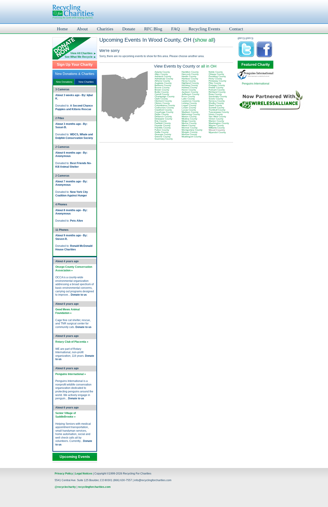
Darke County (162, 114)
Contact (236, 28)
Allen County (161, 74)
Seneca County (217, 101)
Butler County (162, 92)
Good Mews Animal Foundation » (67, 311)
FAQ (175, 28)
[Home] (72, 11)
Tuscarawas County (219, 112)
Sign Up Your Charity (75, 64)
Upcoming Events (75, 457)
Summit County (216, 107)
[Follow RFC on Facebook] (264, 57)
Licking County (189, 103)
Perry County (215, 78)
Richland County (217, 92)
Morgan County (189, 132)
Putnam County (217, 90)
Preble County (216, 87)
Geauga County (163, 134)
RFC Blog (153, 28)
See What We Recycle (79, 56)
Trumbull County (217, 110)
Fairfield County (163, 123)
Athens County (162, 81)
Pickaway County (217, 81)
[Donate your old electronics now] (74, 44)
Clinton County (162, 103)
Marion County (189, 116)
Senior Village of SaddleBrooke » (65, 415)
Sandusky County (218, 96)
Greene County (162, 136)
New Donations (64, 81)
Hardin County (189, 76)
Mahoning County (191, 114)
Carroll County (162, 94)
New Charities (86, 81)
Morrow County (189, 134)
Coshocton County (164, 107)
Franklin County (163, 127)
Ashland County (163, 76)
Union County (216, 114)
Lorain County (189, 107)
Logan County (189, 105)
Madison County (190, 112)
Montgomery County (192, 130)
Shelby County (216, 103)
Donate (128, 28)
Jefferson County (190, 94)
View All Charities (81, 53)
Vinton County (216, 118)
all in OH (208, 66)
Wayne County (216, 125)
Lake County (188, 98)
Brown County (162, 90)
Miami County (188, 125)
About (82, 28)
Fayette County (162, 125)
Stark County (215, 105)
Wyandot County (217, 132)
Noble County (216, 72)
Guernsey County (164, 139)
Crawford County (163, 110)
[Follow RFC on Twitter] (246, 57)
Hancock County (190, 74)
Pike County (215, 83)
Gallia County (161, 132)
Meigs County (189, 121)
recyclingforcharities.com (94, 486)
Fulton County (162, 130)
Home (62, 28)
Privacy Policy (64, 473)
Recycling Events (204, 28)
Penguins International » (70, 374)
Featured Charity (255, 64)
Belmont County (163, 85)
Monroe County (189, 127)
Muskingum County (191, 136)
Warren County (216, 121)
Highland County (190, 83)
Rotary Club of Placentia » (71, 341)
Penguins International (255, 83)
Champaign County (164, 96)
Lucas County (189, 110)
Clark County (161, 98)
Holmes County (189, 87)
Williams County (217, 127)
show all (204, 40)
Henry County (189, 81)
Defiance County (163, 116)
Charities (105, 28)
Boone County (162, 87)
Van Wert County (217, 116)
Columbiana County (165, 105)
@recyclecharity (65, 486)
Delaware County (163, 118)
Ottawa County (216, 74)
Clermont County (163, 101)
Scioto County (216, 98)
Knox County (188, 96)
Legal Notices (83, 473)
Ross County (215, 94)
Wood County (217, 130)
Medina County (189, 118)
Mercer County (189, 123)
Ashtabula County (164, 78)
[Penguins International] (255, 78)
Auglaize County (163, 83)
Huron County (189, 90)
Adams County (162, 72)
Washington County (219, 123)
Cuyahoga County (164, 112)
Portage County (217, 85)
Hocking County (190, 85)
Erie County (161, 121)
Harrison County (190, 78)
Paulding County (217, 76)
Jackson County (190, 92)
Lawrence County (191, 101)
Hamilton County (190, 72)
